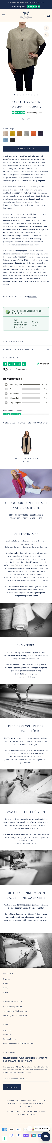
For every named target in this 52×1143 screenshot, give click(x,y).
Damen (6, 979)
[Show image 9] (37, 95)
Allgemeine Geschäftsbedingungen (18, 1043)
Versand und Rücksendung (15, 1011)
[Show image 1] (14, 95)
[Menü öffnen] (3, 15)
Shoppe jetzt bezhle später (15, 1015)
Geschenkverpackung (12, 1007)
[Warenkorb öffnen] (48, 15)
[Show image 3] (20, 95)
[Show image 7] (31, 95)
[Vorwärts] (42, 94)
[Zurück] (9, 94)
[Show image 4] (23, 95)
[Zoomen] (46, 28)
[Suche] (44, 15)
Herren (6, 983)
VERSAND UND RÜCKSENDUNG (18, 349)
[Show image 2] (17, 95)
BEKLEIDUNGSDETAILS (14, 341)
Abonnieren (12, 1087)
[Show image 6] (28, 95)
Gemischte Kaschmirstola (26, 458)
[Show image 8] (34, 95)
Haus (5, 992)
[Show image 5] (26, 95)
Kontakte (7, 1034)
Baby (5, 988)
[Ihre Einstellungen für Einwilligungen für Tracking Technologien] (4, 1138)
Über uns (7, 1030)
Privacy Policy (9, 1039)
